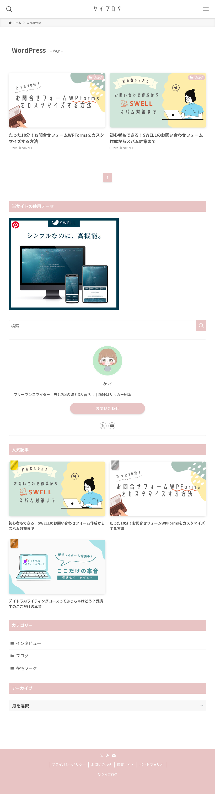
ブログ (22, 655)
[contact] (112, 425)
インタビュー (28, 643)
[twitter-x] (103, 425)
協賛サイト (125, 764)
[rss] (107, 755)
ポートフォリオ (151, 764)
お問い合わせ (107, 408)
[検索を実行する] (201, 325)
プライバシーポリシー (69, 764)
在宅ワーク (26, 668)
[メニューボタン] (206, 9)
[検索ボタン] (9, 9)
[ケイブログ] (108, 9)
